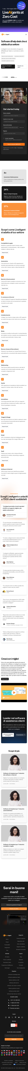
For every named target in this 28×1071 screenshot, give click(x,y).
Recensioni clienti (7, 962)
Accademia (20, 962)
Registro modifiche (21, 946)
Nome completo (6, 113)
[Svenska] (14, 1055)
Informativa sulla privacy (7, 1062)
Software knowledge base (14, 974)
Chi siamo (7, 956)
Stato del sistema (21, 944)
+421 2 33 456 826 (15, 1000)
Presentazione (19, 734)
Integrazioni (7, 947)
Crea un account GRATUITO (14, 144)
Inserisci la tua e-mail (8, 119)
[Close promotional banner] (26, 1)
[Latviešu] (16, 1053)
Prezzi (7, 942)
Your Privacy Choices (21, 1064)
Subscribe (14, 1039)
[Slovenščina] (12, 1055)
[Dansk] (9, 1050)
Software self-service (14, 982)
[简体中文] (21, 1055)
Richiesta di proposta (21, 949)
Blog (21, 956)
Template (21, 965)
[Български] (4, 1050)
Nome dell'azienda (7, 125)
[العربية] (2, 1050)
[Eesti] (21, 1050)
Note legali (7, 967)
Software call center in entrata (14, 985)
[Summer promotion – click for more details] (14, 16)
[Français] (2, 1053)
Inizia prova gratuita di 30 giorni (8, 735)
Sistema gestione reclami (14, 988)
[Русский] (7, 1055)
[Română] (4, 1055)
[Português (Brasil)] (2, 1055)
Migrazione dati (20, 941)
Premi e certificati (7, 959)
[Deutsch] (12, 1050)
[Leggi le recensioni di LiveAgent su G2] (14, 1025)
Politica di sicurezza (19, 1060)
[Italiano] (9, 1053)
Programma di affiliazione (7, 965)
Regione (5, 131)
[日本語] (12, 1053)
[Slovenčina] (9, 1055)
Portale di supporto (21, 938)
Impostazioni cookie (7, 1064)
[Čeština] (7, 1050)
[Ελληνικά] (14, 1050)
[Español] (19, 1050)
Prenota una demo (20, 66)
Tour (7, 950)
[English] (16, 1050)
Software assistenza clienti (14, 977)
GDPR (16, 1062)
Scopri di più (5, 252)
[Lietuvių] (14, 1053)
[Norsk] (21, 1053)
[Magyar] (7, 1053)
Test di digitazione (21, 967)
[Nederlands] (19, 1053)
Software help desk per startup (14, 993)
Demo (7, 939)
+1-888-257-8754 (14, 1002)
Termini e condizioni (8, 1060)
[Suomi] (24, 1050)
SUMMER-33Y (6, 22)
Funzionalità (7, 944)
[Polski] (24, 1053)
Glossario (21, 959)
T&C (15, 147)
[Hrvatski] (4, 1053)
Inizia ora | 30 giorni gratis (7, 66)
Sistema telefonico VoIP (14, 980)
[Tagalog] (16, 1055)
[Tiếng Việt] (19, 1055)
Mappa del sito (23, 1062)
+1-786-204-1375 (14, 1005)
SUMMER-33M (11, 20)
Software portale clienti (14, 991)
